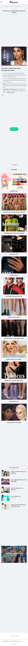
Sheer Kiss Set (14, 401)
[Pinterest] (17, 636)
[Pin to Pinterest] (15, 164)
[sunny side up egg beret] (14, 349)
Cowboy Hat (14, 191)
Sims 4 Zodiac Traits (15, 496)
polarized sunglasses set (14, 296)
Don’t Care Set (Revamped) (14, 553)
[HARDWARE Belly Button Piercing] (14, 222)
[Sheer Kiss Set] (14, 391)
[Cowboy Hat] (14, 180)
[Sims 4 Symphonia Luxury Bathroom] (5, 490)
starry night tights (14, 317)
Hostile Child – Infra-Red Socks (14, 338)
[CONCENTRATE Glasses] (14, 412)
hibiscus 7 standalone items (14, 380)
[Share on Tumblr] (16, 164)
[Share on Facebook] (12, 164)
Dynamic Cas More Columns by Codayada (18, 472)
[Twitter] (14, 636)
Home (2, 6)
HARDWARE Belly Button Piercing (14, 233)
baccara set (14, 254)
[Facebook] (11, 636)
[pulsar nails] (14, 264)
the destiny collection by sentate (14, 212)
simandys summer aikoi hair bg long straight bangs (18, 505)
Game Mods (5, 78)
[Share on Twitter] (13, 164)
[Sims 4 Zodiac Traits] (5, 498)
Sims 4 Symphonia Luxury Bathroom (17, 489)
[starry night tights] (14, 307)
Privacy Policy (23, 641)
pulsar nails (14, 275)
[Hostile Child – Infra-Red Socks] (14, 328)
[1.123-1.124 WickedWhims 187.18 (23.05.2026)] (5, 482)
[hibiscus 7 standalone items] (14, 370)
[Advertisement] (14, 30)
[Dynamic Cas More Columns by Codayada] (5, 473)
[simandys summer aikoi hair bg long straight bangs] (5, 506)
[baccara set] (14, 243)
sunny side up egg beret (14, 359)
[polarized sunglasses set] (14, 285)
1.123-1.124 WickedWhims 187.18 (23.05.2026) (18, 480)
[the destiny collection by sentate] (14, 201)
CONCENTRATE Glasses (14, 422)
